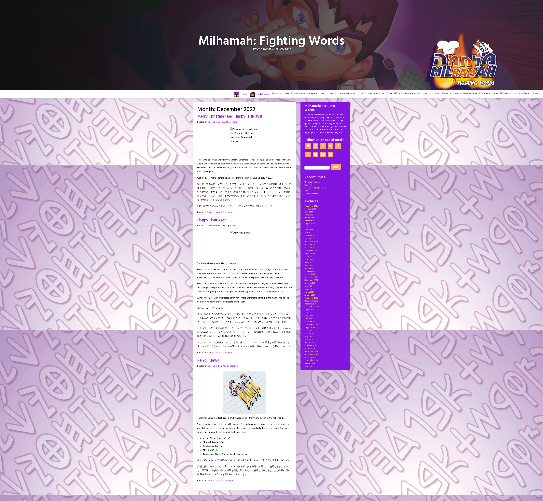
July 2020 (308, 313)
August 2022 (309, 253)
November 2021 (311, 280)
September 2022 (311, 250)
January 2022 (309, 274)
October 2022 (310, 247)
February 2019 (310, 345)
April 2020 (308, 318)
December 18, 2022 (217, 225)
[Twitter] (330, 146)
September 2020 (311, 307)
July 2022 (308, 256)
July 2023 (308, 226)
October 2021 (310, 283)
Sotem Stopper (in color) (315, 188)
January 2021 (309, 295)
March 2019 (309, 342)
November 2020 (311, 301)
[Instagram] (323, 146)
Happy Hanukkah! (212, 220)
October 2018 (310, 357)
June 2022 (308, 259)
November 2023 (311, 218)
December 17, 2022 (217, 366)
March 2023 (309, 232)
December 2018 (311, 351)
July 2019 (308, 330)
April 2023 (308, 229)
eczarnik (234, 122)
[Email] (315, 154)
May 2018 (308, 366)
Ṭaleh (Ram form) (311, 194)
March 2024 (309, 215)
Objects (210, 481)
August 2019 (309, 327)
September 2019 (311, 324)
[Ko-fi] (323, 154)
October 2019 (310, 321)
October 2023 (310, 221)
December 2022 (311, 241)
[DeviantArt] (308, 154)
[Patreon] (308, 146)
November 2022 (311, 244)
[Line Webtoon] (315, 146)
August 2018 (309, 363)
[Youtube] (330, 154)
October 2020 (310, 304)
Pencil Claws (208, 360)
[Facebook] (338, 146)
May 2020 (308, 315)
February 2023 (310, 235)
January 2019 (309, 348)
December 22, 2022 (217, 122)
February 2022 (310, 271)
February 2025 (310, 209)
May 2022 (308, 262)
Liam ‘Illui (308, 185)
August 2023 (309, 223)
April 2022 (308, 265)
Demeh (307, 191)
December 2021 (311, 277)
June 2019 (308, 333)
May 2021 (308, 289)
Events (210, 212)
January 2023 (309, 238)
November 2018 (311, 354)
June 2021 (308, 286)
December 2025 (311, 206)
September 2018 (311, 360)
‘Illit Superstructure (312, 182)
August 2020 (309, 310)
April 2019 (308, 339)
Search (336, 167)
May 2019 (308, 336)
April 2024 (308, 212)
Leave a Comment (223, 212)
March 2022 (309, 268)
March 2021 (309, 292)
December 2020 (311, 298)
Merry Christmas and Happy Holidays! (229, 116)
